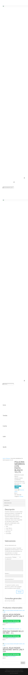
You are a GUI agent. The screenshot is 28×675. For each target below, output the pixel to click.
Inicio (4, 458)
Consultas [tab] (6, 505)
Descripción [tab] (7, 500)
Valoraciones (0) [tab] (7, 502)
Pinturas (8, 458)
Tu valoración (8, 559)
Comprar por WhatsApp (11, 621)
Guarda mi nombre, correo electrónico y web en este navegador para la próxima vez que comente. (13, 586)
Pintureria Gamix (11, 623)
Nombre (7, 573)
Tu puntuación (8, 557)
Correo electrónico (9, 579)
